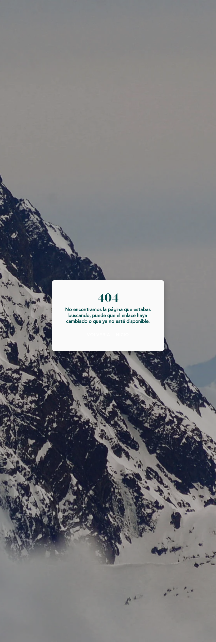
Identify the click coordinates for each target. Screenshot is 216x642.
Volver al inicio (108, 335)
